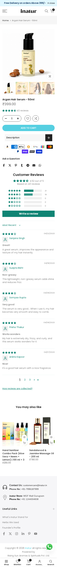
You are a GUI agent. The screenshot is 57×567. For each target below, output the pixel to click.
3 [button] (30, 379)
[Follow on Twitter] (10, 533)
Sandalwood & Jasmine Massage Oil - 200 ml (41, 453)
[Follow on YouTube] (35, 533)
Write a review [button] (28, 214)
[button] (9, 110)
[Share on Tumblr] (21, 165)
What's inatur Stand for (15, 517)
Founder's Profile (11, 527)
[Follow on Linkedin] (23, 533)
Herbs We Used (10, 522)
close (52, 3)
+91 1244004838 (29, 499)
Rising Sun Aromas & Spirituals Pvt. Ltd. (29, 555)
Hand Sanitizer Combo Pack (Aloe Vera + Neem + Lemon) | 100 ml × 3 (13, 455)
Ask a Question (11, 158)
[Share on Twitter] (9, 165)
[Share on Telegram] (27, 165)
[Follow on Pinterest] (29, 533)
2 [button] (24, 379)
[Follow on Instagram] (16, 533)
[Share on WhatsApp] (39, 165)
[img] (9, 234)
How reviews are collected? (17, 388)
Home (5, 20)
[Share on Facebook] (3, 165)
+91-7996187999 (30, 489)
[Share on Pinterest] (15, 165)
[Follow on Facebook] (4, 533)
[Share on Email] (33, 165)
